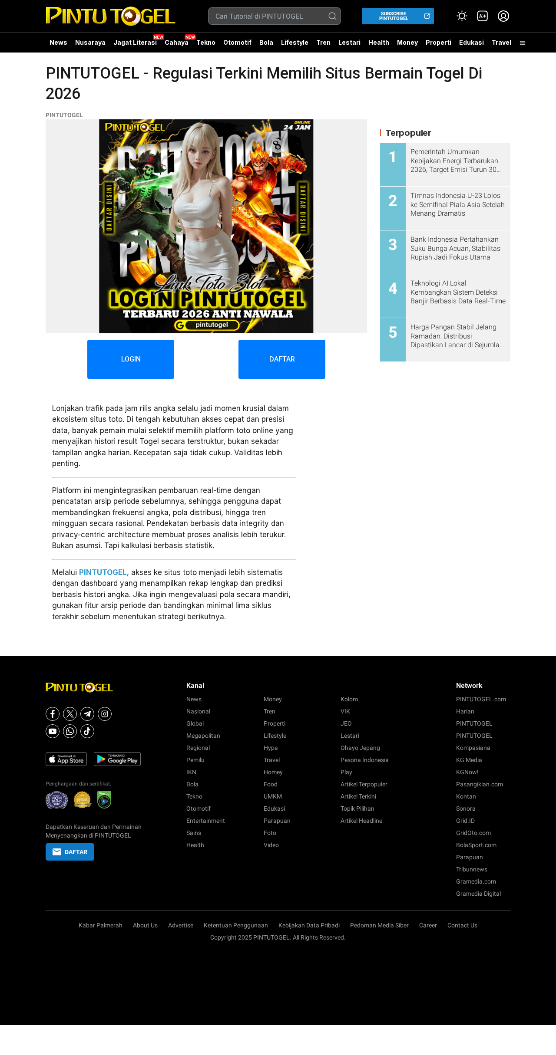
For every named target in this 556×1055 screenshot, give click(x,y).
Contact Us (462, 925)
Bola (266, 42)
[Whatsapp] (70, 731)
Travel (501, 42)
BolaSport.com (476, 844)
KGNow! (467, 772)
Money (407, 42)
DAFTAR (282, 359)
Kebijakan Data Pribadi (309, 925)
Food (271, 784)
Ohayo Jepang (360, 747)
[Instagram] (105, 714)
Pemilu (195, 759)
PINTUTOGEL (64, 115)
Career (428, 925)
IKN (191, 772)
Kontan (466, 796)
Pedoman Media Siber (379, 925)
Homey (273, 772)
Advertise (180, 925)
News (58, 42)
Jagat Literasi (135, 42)
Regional (198, 747)
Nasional (198, 711)
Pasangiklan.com (479, 784)
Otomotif (237, 42)
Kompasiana (473, 747)
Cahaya (177, 42)
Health (378, 42)
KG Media (469, 759)
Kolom (349, 699)
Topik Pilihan (357, 808)
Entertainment (205, 820)
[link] (483, 16)
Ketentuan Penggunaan (236, 925)
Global (195, 723)
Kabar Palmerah (100, 925)
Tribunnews (471, 869)
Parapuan (277, 820)
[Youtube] (53, 731)
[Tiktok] (87, 731)
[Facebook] (53, 714)
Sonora (466, 808)
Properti (438, 42)
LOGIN (131, 359)
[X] (70, 714)
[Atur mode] (462, 16)
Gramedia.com (476, 881)
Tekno (205, 42)
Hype (271, 747)
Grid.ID (465, 820)
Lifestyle (294, 42)
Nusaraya (90, 42)
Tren (323, 42)
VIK (345, 711)
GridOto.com (473, 832)
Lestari (349, 46)
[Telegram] (87, 714)
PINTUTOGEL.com (481, 699)
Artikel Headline (361, 820)
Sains (193, 832)
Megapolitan (203, 735)
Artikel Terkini (358, 796)
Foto (270, 832)
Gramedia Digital (478, 893)
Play (346, 772)
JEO (346, 723)
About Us (145, 925)
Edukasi (471, 42)
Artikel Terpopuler (364, 784)
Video (271, 844)
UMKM (273, 796)
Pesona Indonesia (365, 759)
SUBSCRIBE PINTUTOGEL (393, 16)
